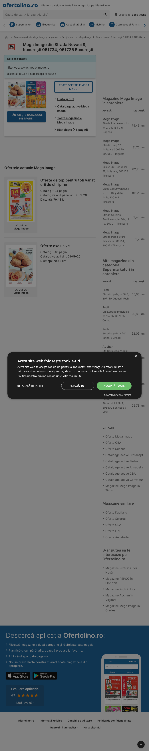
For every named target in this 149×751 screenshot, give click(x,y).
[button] (30, 386)
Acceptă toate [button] (114, 385)
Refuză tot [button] (78, 385)
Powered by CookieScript (117, 395)
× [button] (135, 356)
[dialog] (74, 375)
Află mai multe (72, 376)
